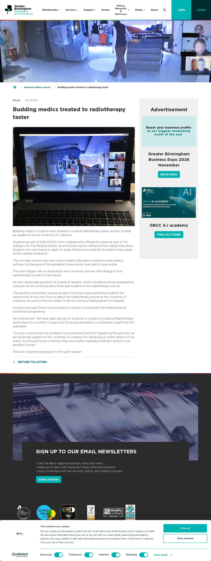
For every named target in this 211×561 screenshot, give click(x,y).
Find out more (169, 234)
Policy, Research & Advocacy (121, 9)
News (17, 100)
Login (201, 10)
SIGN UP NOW (49, 479)
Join (181, 10)
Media (138, 10)
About (154, 10)
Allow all (185, 528)
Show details (161, 555)
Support (88, 10)
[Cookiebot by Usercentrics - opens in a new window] (20, 555)
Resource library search (37, 87)
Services (70, 10)
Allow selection (185, 538)
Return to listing (32, 362)
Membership (49, 10)
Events (105, 10)
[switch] (88, 554)
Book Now (168, 174)
